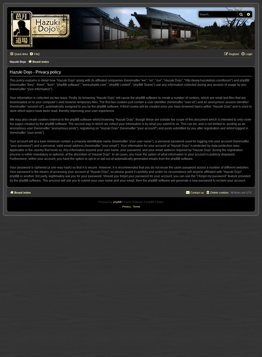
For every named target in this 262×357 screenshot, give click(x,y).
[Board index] (42, 28)
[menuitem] (34, 54)
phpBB (117, 202)
